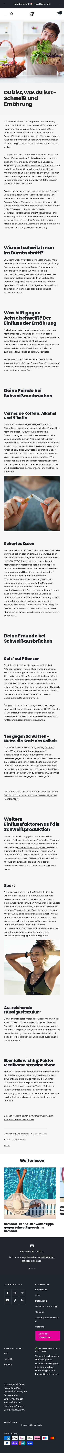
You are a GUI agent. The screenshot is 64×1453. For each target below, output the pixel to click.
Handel (8, 1364)
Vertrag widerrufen (45, 1335)
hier (6, 917)
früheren (22, 847)
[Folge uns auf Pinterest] (22, 1293)
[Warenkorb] (58, 13)
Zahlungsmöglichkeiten (47, 1319)
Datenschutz (42, 1300)
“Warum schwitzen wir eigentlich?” (35, 165)
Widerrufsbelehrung (46, 1306)
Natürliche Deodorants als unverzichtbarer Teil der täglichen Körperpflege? (31, 795)
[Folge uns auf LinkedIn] (22, 1300)
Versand (39, 1326)
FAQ (6, 1353)
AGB (37, 1295)
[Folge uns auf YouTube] (7, 1300)
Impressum (41, 1289)
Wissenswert (19, 1139)
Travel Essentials (42, 4)
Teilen (7, 1145)
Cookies (39, 1311)
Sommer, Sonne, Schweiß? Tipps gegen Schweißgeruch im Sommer (28, 1227)
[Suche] (11, 13)
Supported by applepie (31, 1425)
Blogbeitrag (42, 847)
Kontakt (8, 1359)
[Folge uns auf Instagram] (15, 1293)
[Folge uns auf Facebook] (7, 1293)
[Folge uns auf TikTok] (15, 1300)
